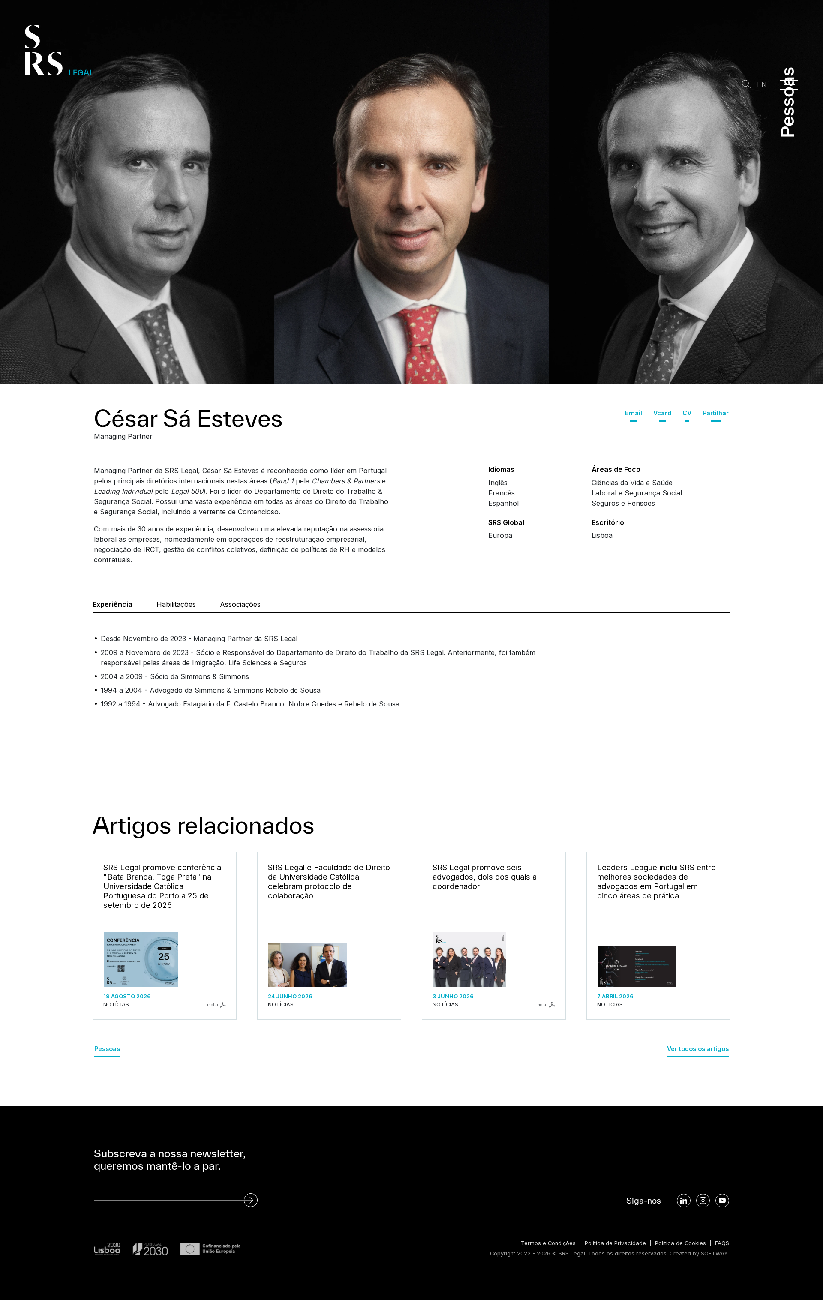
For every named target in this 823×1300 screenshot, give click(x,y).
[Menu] (789, 85)
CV (686, 413)
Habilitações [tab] (176, 604)
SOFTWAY (714, 1253)
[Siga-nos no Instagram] (703, 1200)
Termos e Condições (548, 1243)
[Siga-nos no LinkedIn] (684, 1200)
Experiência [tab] (112, 604)
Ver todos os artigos (698, 1048)
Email (633, 413)
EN (762, 85)
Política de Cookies (680, 1243)
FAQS (722, 1243)
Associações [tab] (240, 604)
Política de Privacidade (615, 1243)
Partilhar (716, 413)
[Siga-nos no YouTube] (722, 1200)
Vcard (662, 413)
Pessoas (107, 1048)
